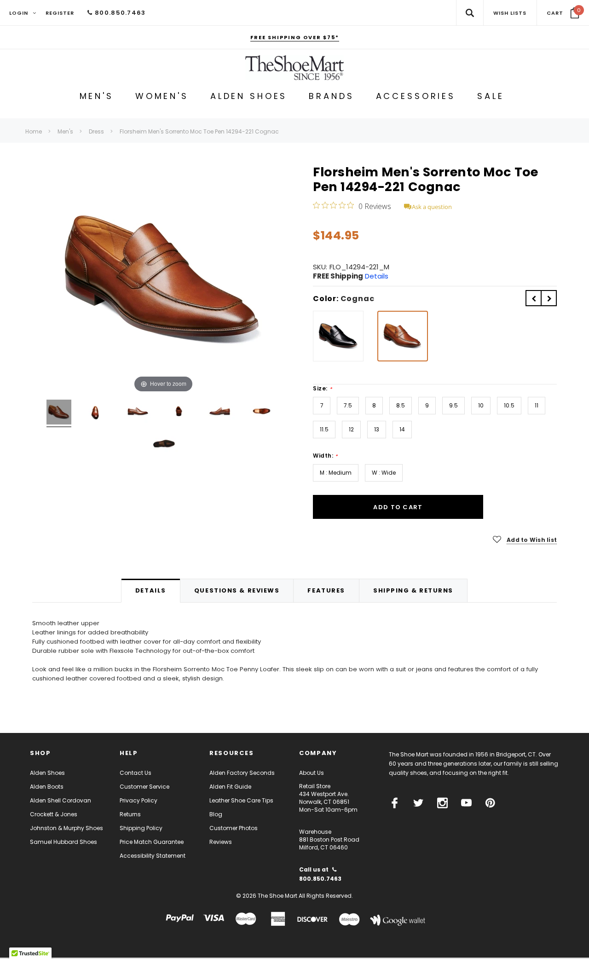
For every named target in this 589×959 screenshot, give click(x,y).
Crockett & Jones (53, 814)
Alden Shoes (47, 773)
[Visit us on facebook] (394, 803)
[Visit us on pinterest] (490, 803)
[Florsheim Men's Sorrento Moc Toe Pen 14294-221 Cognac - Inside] (178, 413)
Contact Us (135, 773)
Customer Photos (233, 828)
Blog (215, 814)
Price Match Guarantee (152, 842)
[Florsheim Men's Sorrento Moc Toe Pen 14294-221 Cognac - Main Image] (58, 413)
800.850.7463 (119, 12)
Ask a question (432, 207)
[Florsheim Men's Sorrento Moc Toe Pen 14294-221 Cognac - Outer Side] (94, 413)
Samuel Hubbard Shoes (63, 842)
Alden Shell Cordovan (60, 800)
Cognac (358, 298)
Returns (130, 814)
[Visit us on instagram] (442, 803)
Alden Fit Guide (230, 786)
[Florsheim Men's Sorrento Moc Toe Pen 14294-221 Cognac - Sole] (163, 445)
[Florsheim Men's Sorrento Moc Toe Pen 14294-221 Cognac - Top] (262, 413)
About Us (311, 773)
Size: (322, 388)
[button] (563, 12)
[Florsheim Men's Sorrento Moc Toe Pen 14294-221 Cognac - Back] (220, 413)
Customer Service (144, 786)
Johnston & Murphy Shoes (66, 828)
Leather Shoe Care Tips (241, 800)
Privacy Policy (138, 800)
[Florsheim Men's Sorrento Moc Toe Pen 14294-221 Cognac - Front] (136, 413)
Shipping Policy (141, 828)
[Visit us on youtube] (466, 803)
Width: (325, 456)
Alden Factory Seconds (242, 773)
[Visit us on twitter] (418, 803)
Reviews (220, 842)
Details (376, 276)
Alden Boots (47, 786)
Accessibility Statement (152, 856)
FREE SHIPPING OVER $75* (294, 37)
